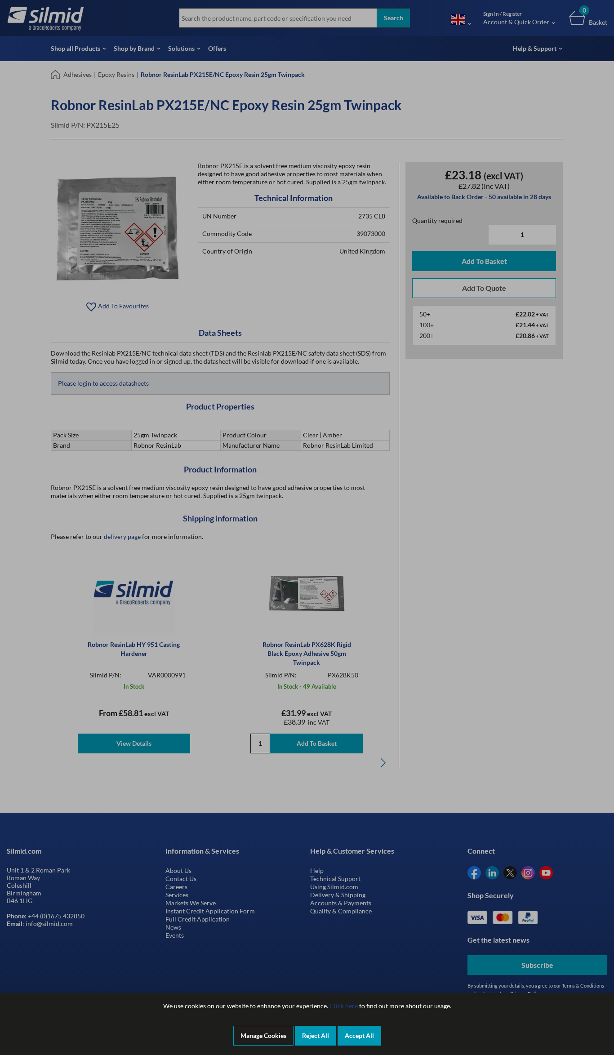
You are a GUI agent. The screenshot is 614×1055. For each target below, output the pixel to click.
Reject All (315, 1035)
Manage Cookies (263, 1035)
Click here (343, 1006)
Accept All (359, 1035)
